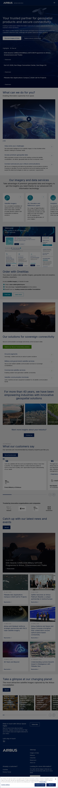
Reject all (51, 784)
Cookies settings (5, 784)
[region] (29, 782)
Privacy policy (43, 781)
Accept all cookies (40, 784)
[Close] (55, 779)
